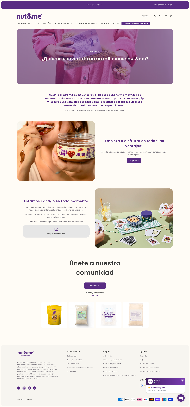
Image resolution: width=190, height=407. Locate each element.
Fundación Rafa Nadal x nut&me (80, 368)
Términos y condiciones (112, 360)
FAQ (141, 360)
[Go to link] (145, 386)
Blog (170, 5)
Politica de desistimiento (150, 371)
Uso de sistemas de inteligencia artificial (119, 375)
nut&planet (71, 371)
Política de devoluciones (149, 368)
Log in (95, 295)
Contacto (143, 356)
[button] (155, 15)
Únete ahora (95, 286)
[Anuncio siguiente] (125, 4)
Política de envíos (147, 364)
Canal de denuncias (111, 371)
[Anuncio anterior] (65, 4)
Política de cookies (111, 368)
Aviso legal (107, 356)
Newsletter (160, 5)
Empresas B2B (73, 364)
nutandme (28, 399)
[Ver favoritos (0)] (160, 15)
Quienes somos (73, 356)
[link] (134, 160)
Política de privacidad (112, 364)
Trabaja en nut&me (74, 360)
